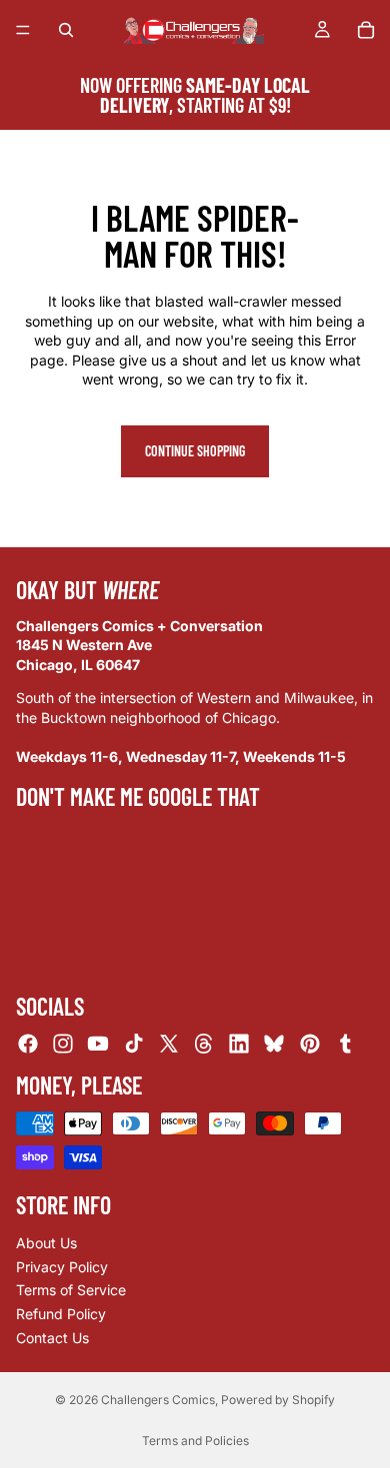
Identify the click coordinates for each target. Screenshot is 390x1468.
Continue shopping (195, 450)
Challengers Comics (158, 1399)
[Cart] (366, 30)
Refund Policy (61, 1313)
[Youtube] (98, 1044)
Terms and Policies (195, 1440)
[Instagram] (63, 1044)
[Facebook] (28, 1044)
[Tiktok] (134, 1044)
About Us (46, 1242)
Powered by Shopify (278, 1399)
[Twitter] (169, 1044)
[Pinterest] (310, 1044)
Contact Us (52, 1336)
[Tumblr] (345, 1044)
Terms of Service (71, 1289)
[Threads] (204, 1044)
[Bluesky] (274, 1044)
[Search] (66, 30)
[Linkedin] (239, 1044)
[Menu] (23, 30)
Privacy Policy (62, 1266)
